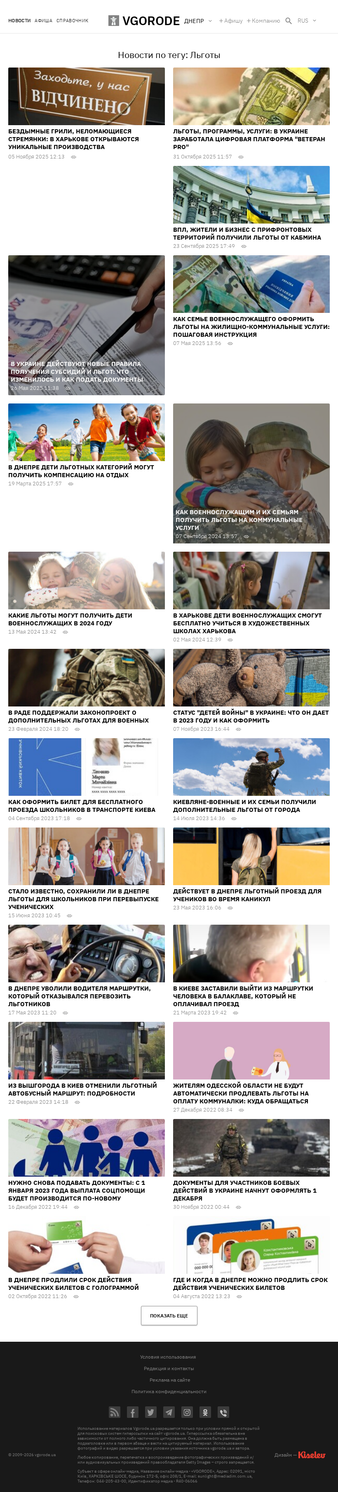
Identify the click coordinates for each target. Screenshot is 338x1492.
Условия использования (168, 1357)
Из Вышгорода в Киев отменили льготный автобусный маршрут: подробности (82, 1089)
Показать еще (169, 1315)
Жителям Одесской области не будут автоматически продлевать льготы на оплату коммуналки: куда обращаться (241, 1093)
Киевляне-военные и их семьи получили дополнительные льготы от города (244, 806)
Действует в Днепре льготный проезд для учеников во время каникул (247, 895)
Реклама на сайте (170, 1380)
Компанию (266, 20)
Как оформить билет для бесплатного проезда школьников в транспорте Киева (81, 806)
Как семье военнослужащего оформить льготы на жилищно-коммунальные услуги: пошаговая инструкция (251, 326)
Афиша (43, 21)
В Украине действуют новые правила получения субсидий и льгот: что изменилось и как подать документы (77, 371)
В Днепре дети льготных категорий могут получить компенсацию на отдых (81, 471)
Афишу (233, 20)
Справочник (72, 21)
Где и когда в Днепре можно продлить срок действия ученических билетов (250, 1284)
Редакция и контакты (169, 1368)
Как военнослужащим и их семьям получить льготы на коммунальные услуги (239, 520)
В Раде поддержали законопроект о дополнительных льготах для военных (78, 716)
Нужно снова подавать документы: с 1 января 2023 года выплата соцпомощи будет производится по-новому (76, 1190)
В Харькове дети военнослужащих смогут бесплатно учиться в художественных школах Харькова (247, 623)
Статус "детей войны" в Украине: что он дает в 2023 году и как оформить (251, 716)
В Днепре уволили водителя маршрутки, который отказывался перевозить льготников (79, 996)
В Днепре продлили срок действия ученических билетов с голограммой (73, 1284)
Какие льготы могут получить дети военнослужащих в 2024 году (70, 619)
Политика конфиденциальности (169, 1391)
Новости (19, 21)
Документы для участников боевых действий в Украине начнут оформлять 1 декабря (245, 1190)
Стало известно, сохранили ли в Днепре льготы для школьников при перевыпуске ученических (83, 899)
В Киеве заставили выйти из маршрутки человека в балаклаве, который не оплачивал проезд (243, 996)
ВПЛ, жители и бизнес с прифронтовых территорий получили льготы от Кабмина (247, 233)
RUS (303, 20)
